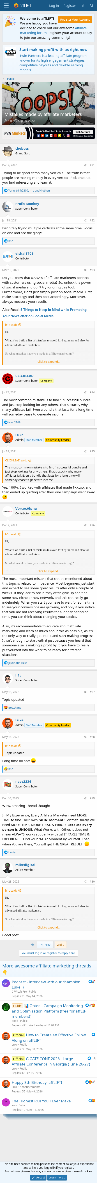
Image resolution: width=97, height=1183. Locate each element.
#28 (92, 737)
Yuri (14, 1105)
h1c (10, 121)
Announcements (30, 1087)
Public (32, 991)
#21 (92, 165)
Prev (47, 945)
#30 (92, 881)
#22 (92, 220)
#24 (92, 392)
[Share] (85, 165)
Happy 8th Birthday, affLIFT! (37, 1082)
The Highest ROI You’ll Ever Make (41, 1101)
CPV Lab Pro (19, 991)
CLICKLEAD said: (16, 460)
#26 (92, 525)
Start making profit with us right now (53, 49)
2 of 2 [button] (60, 945)
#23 (92, 270)
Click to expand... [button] (48, 362)
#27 (92, 692)
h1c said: (11, 325)
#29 (92, 798)
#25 (92, 451)
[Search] (91, 5)
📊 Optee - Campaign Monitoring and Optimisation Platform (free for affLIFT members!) (50, 1011)
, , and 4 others (29, 190)
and (17, 663)
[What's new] (82, 5)
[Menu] (6, 5)
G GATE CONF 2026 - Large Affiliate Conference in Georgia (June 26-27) (51, 1061)
